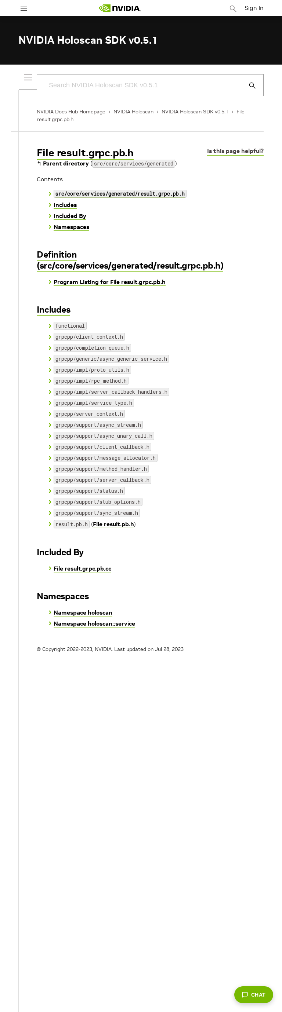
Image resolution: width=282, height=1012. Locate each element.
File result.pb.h (113, 524)
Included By (70, 215)
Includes (65, 204)
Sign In (254, 7)
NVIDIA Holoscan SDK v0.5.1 (195, 111)
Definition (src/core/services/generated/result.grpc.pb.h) (130, 260)
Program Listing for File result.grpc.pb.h (110, 281)
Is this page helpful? (235, 150)
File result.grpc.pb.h (85, 152)
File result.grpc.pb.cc (82, 568)
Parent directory (66, 163)
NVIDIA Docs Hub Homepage (71, 111)
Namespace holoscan (83, 612)
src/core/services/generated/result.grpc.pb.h (120, 193)
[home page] (120, 8)
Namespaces (71, 226)
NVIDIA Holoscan (133, 111)
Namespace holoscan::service (94, 623)
